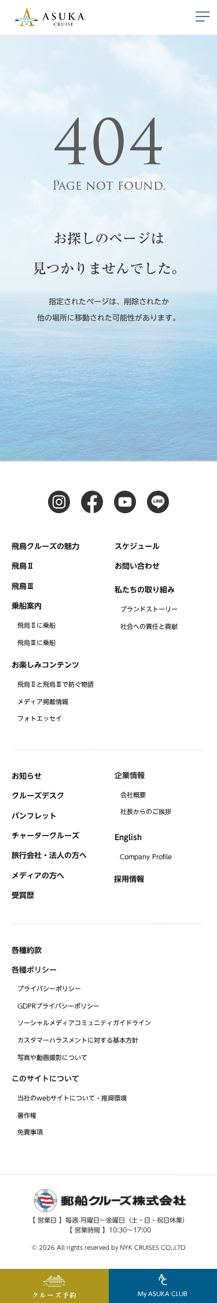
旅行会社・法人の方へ (49, 855)
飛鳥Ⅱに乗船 (36, 625)
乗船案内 (27, 606)
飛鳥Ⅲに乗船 (36, 642)
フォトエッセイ (39, 718)
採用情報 (129, 879)
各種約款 (27, 950)
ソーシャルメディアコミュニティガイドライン (84, 1022)
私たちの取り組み (145, 590)
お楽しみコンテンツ (45, 664)
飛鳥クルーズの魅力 (45, 546)
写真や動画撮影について (52, 1057)
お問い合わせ (137, 566)
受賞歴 (23, 895)
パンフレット (34, 815)
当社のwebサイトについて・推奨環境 (72, 1098)
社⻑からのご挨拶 (145, 811)
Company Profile (146, 856)
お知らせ (27, 776)
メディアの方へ (38, 875)
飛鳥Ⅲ (23, 586)
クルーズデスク (38, 796)
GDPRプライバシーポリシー (58, 1006)
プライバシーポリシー (49, 988)
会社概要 (133, 795)
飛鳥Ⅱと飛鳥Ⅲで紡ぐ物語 (55, 684)
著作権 (26, 1114)
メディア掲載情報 (42, 701)
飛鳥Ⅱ (23, 566)
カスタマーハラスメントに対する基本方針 (77, 1040)
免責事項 (30, 1132)
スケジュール (137, 546)
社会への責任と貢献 (149, 626)
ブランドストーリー (149, 609)
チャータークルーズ (45, 836)
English (128, 837)
